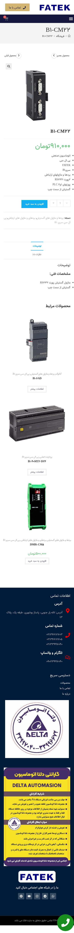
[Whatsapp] (53, 896)
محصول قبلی (10, 55)
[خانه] (69, 36)
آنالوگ (58, 374)
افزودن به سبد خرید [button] (37, 561)
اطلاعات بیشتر (37, 389)
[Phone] (65, 922)
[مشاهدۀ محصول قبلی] (18, 56)
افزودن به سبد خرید (34, 204)
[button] (71, 19)
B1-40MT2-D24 (37, 462)
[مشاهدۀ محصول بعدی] (54, 56)
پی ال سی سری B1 (21, 374)
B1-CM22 (47, 36)
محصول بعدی (63, 55)
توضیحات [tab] (37, 246)
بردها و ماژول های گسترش (50, 218)
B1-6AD (37, 379)
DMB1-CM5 (37, 545)
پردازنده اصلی (46, 457)
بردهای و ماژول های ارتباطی (21, 218)
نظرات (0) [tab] (37, 254)
